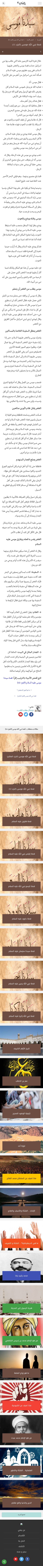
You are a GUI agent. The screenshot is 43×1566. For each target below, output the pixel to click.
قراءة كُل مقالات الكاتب (25, 711)
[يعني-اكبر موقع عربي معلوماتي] (21, 3)
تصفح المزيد (21, 1515)
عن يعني (21, 1530)
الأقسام (21, 1535)
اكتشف (21, 1546)
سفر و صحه (21, 1552)
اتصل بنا (21, 1541)
